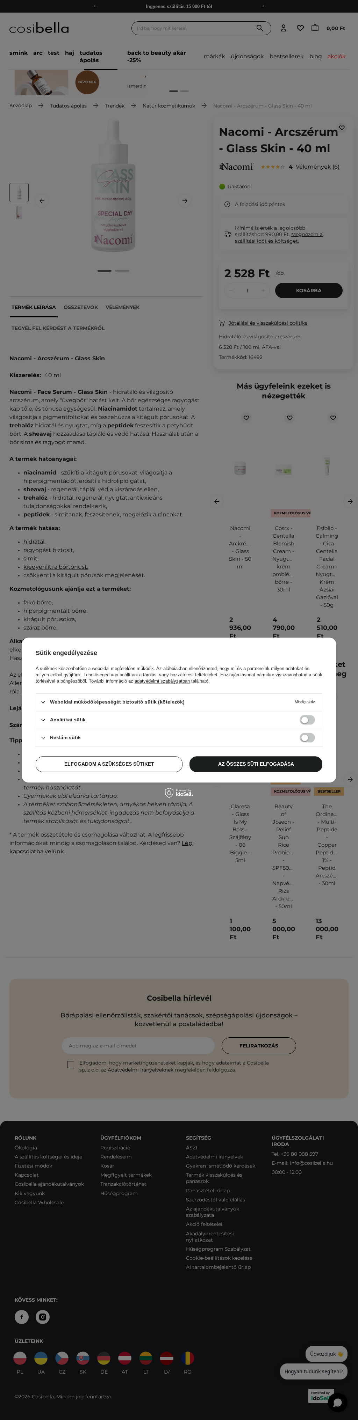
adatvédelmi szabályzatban (162, 681)
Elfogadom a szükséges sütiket (109, 764)
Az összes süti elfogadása (256, 764)
